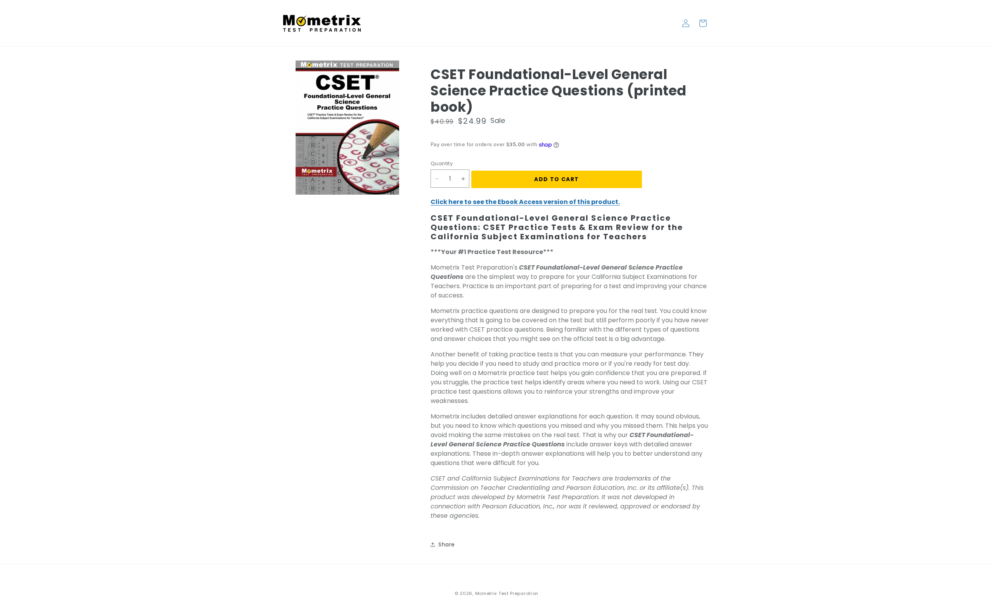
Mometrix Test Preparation (507, 593)
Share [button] (446, 544)
